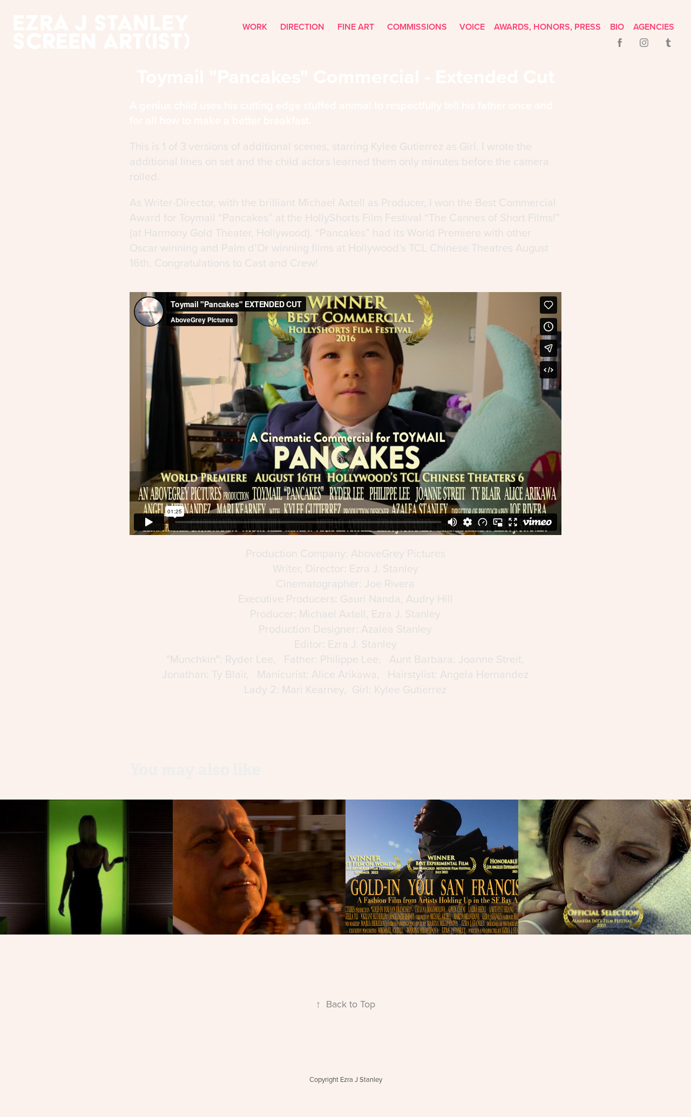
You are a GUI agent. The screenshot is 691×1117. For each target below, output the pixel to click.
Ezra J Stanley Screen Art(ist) (103, 31)
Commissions (417, 27)
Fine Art (355, 27)
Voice (472, 27)
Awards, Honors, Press (547, 27)
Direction (302, 27)
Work (254, 27)
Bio (617, 27)
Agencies (653, 27)
